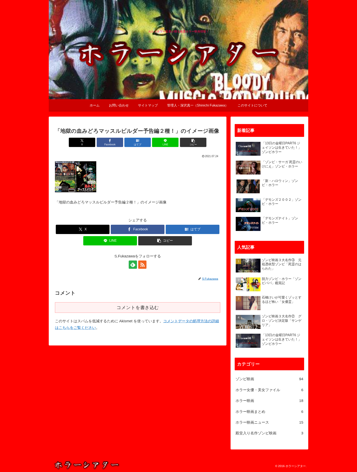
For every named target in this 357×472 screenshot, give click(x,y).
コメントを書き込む (138, 307)
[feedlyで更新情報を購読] (133, 264)
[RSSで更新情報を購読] (142, 264)
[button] (193, 142)
